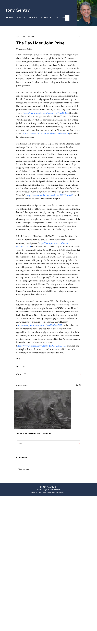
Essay (18, 358)
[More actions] (79, 36)
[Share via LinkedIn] (17, 366)
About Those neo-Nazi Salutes (34, 433)
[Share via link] (23, 366)
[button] (33, 17)
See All (78, 385)
